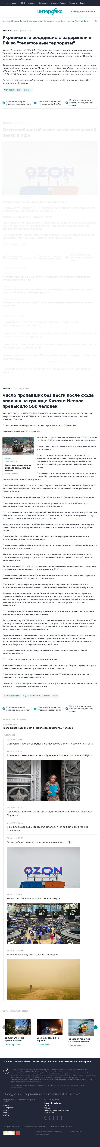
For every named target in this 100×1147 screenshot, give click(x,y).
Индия (47, 696)
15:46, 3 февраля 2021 (22, 31)
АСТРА (6, 1115)
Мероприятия (85, 1061)
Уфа (24, 244)
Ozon (6, 244)
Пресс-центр (39, 1061)
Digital (63, 21)
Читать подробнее (18, 469)
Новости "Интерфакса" (52, 1103)
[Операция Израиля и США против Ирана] (81, 1035)
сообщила (26, 211)
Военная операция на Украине (48, 1039)
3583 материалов (76, 1045)
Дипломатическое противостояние (14, 1039)
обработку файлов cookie (31, 1082)
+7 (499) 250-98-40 (73, 1086)
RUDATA (47, 1108)
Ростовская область (12, 90)
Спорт (40, 21)
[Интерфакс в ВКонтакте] (53, 1118)
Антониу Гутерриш (12, 696)
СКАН (46, 1105)
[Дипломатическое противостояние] (18, 1034)
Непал (55, 696)
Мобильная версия (10, 3)
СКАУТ (6, 1110)
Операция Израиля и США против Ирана (79, 1040)
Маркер (6, 1113)
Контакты (7, 1061)
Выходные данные (42, 1134)
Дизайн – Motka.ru (76, 1132)
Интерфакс (50, 11)
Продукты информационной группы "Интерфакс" (41, 1094)
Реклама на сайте (68, 1061)
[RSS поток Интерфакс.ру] (57, 1118)
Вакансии (52, 1061)
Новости (70, 21)
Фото (86, 21)
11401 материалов (44, 1044)
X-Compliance (8, 1108)
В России (15, 21)
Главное (6, 21)
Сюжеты (79, 21)
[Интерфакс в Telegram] (49, 1118)
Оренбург (15, 244)
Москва (56, 21)
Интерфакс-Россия (58, 3)
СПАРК (6, 1105)
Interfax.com (43, 3)
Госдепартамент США (32, 696)
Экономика (32, 21)
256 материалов (12, 1044)
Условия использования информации (49, 1132)
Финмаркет (73, 3)
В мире (23, 21)
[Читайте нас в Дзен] (46, 1118)
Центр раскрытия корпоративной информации (56, 1111)
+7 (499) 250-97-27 (17, 1088)
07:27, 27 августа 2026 (20, 389)
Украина (28, 90)
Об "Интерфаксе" (28, 3)
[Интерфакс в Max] (61, 1118)
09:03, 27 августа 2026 (23, 123)
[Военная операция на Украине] (50, 1034)
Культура (48, 21)
